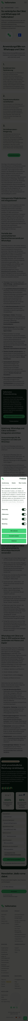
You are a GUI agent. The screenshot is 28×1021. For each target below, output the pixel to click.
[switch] (24, 514)
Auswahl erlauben (14, 536)
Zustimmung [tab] (5, 483)
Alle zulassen (14, 530)
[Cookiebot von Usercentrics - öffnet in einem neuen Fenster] (19, 479)
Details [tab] (14, 483)
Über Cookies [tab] (22, 483)
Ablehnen (14, 541)
